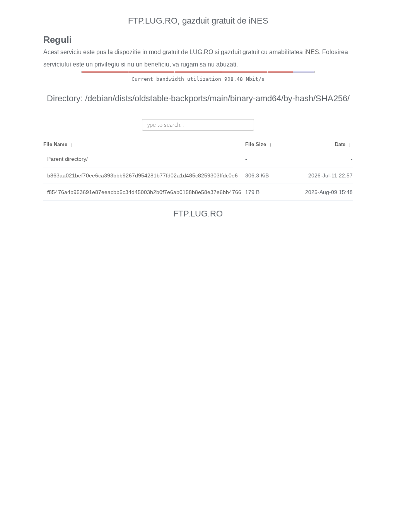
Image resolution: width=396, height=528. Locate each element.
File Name (55, 144)
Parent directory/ (67, 159)
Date (340, 144)
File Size (255, 144)
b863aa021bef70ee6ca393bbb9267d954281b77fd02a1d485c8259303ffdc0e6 (142, 175)
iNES (311, 52)
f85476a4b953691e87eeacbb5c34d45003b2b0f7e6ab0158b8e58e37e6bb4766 (144, 192)
